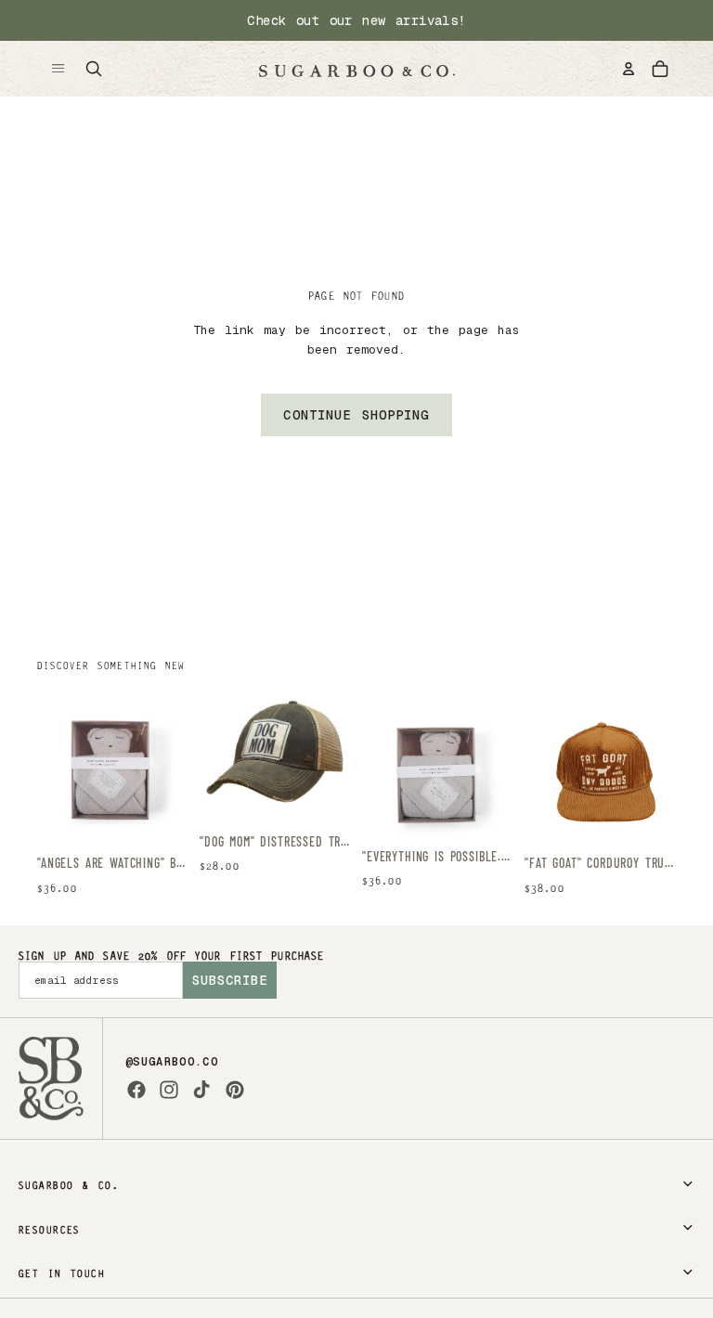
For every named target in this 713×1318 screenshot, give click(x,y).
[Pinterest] (235, 1090)
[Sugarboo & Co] (356, 69)
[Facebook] (136, 1090)
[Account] (628, 68)
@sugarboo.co (171, 1061)
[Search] (94, 68)
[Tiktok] (201, 1090)
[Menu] (58, 68)
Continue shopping (356, 415)
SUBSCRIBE (229, 980)
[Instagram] (169, 1090)
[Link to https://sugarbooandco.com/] (51, 1078)
